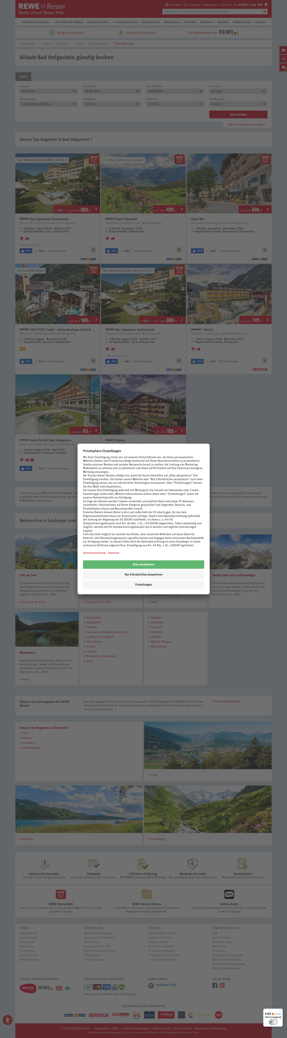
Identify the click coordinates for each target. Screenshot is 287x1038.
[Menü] (280, 1011)
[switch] (273, 1022)
